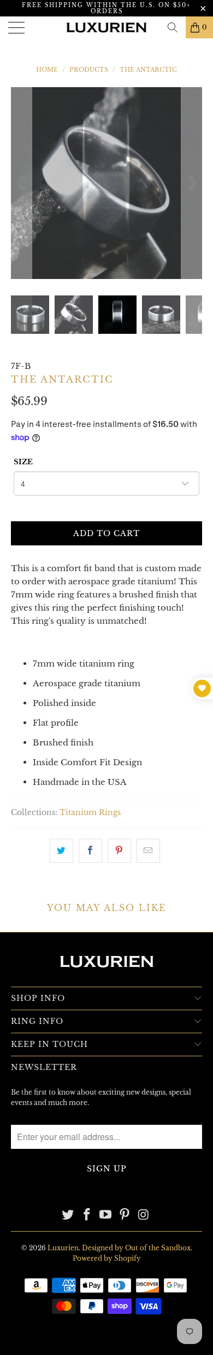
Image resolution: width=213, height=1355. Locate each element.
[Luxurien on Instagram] (144, 1215)
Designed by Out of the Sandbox (136, 1248)
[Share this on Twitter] (61, 851)
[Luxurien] (107, 27)
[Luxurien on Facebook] (87, 1215)
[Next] (192, 183)
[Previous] (21, 183)
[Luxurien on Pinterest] (125, 1215)
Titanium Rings (90, 812)
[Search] (172, 27)
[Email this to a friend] (148, 851)
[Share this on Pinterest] (119, 851)
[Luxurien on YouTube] (106, 1215)
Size (23, 461)
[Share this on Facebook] (90, 851)
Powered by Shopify (107, 1258)
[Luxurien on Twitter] (68, 1215)
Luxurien (63, 1248)
